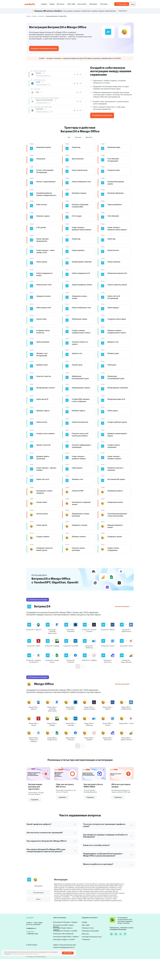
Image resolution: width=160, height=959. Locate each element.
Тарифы (52, 4)
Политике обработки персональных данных (26, 953)
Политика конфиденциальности (64, 947)
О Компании (86, 939)
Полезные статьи (88, 928)
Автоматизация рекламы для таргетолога (35, 787)
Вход (132, 4)
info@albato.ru (31, 928)
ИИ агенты (85, 934)
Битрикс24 (41, 16)
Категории (103, 4)
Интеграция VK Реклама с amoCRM (65, 931)
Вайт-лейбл (71, 4)
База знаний (82, 4)
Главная (28, 16)
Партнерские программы (90, 931)
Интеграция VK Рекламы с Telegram (65, 922)
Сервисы (44, 4)
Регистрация (123, 4)
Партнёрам (93, 4)
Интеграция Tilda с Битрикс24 (63, 934)
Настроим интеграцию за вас (92, 937)
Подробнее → (123, 11)
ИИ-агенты (60, 4)
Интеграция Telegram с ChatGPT (64, 939)
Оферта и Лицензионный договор (64, 945)
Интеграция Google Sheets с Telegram (66, 936)
